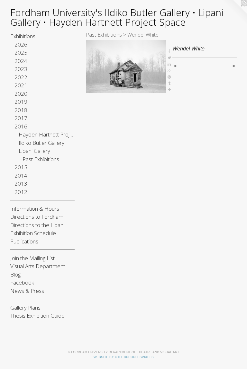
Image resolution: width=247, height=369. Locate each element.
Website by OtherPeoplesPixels (124, 357)
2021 (20, 85)
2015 (20, 167)
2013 (20, 183)
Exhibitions (22, 36)
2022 (20, 77)
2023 (20, 69)
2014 (20, 175)
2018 (20, 110)
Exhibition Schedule (33, 233)
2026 (20, 44)
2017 (20, 118)
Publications (24, 241)
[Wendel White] (126, 66)
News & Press (27, 290)
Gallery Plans (25, 307)
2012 (20, 192)
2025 (20, 52)
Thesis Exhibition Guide (37, 315)
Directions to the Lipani (37, 225)
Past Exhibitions (41, 159)
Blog (15, 274)
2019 (20, 101)
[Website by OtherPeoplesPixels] (234, 13)
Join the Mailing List (32, 258)
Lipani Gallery (34, 150)
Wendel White (143, 34)
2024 (20, 61)
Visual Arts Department (37, 266)
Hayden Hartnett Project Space (47, 134)
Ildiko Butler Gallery (41, 142)
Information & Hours (34, 208)
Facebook (22, 282)
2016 (20, 126)
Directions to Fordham (36, 216)
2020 (20, 93)
